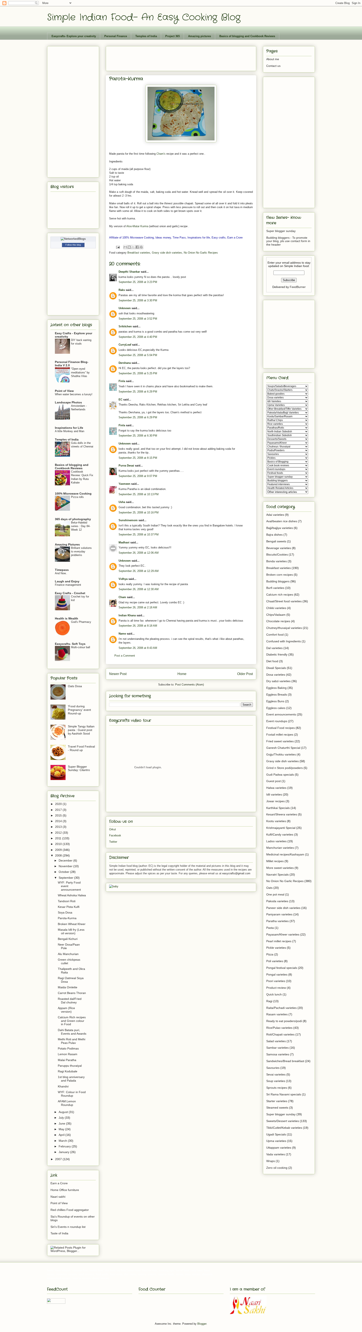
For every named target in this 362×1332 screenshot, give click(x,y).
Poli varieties (274, 961)
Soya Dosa (65, 912)
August (64, 1112)
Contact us (273, 65)
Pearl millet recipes (278, 941)
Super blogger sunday (281, 231)
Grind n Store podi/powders (284, 768)
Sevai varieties (276, 1074)
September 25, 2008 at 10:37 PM (139, 534)
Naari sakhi (57, 1196)
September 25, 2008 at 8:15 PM (138, 457)
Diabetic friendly (276, 654)
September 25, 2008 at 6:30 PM (138, 435)
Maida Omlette (67, 987)
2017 (59, 809)
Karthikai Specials (278, 808)
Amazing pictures (199, 36)
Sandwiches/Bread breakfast (285, 1061)
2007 (59, 1159)
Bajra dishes (274, 534)
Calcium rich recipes (279, 594)
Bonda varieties (276, 561)
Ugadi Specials (276, 1134)
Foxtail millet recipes (279, 734)
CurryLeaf (125, 344)
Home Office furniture (64, 1190)
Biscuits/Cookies (277, 554)
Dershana (125, 362)
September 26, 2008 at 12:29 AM (139, 571)
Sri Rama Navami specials (283, 1094)
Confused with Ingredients (283, 641)
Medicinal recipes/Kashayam (285, 854)
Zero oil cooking (276, 1167)
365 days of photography (73, 519)
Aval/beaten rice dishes (281, 521)
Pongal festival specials (281, 967)
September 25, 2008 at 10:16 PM (139, 512)
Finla (122, 381)
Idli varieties (274, 794)
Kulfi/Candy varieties (279, 834)
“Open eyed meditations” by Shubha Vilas (80, 372)
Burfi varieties (275, 588)
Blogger (201, 1323)
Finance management (68, 584)
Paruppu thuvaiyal (70, 1065)
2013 (59, 826)
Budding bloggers (278, 581)
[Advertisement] (185, 57)
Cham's (160, 153)
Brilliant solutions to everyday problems (81, 551)
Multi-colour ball (80, 647)
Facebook (115, 835)
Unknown (125, 308)
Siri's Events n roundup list (67, 1226)
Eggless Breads (276, 694)
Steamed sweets (277, 1107)
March (63, 1140)
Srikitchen (125, 326)
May (62, 1129)
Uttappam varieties (278, 1147)
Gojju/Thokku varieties (281, 754)
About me (272, 59)
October (64, 871)
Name (122, 633)
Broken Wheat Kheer (71, 924)
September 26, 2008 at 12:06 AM (139, 552)
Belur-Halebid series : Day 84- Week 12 (80, 526)
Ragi (269, 1001)
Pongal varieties (276, 974)
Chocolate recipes (278, 621)
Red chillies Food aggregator (69, 1209)
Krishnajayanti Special (280, 827)
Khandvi (63, 1086)
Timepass (62, 569)
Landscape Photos (68, 402)
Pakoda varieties (277, 901)
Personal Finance (115, 36)
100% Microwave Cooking (73, 493)
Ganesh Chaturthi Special (283, 747)
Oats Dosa (75, 686)
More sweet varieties (280, 867)
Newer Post (118, 674)
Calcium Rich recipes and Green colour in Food (72, 1021)
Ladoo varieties (276, 841)
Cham (122, 597)
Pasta (270, 927)
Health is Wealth (66, 618)
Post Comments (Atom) (189, 684)
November (66, 866)
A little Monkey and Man (69, 431)
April (62, 1134)
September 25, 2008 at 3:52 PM (138, 318)
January (64, 1152)
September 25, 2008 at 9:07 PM (138, 476)
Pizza (269, 954)
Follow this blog (73, 245)
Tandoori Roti (66, 901)
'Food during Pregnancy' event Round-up (79, 710)
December (66, 860)
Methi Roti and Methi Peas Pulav (71, 1041)
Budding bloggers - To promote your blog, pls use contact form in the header (288, 241)
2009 (59, 849)
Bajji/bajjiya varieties (279, 528)
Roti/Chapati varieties (280, 1034)
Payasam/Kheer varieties (282, 934)
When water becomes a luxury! (73, 394)
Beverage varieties (278, 548)
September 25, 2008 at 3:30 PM (138, 300)
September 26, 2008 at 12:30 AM (139, 589)
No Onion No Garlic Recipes (201, 252)
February (65, 1146)
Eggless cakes (275, 708)
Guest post (273, 781)
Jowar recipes (275, 801)
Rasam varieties (277, 1014)
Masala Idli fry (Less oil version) (71, 931)
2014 (59, 821)
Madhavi (124, 542)
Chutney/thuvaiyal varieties (284, 628)
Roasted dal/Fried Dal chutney (69, 1000)
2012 (59, 832)
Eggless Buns (275, 701)
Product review (276, 987)
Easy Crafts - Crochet (70, 593)
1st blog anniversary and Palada (71, 1078)
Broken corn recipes (279, 574)
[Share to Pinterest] (141, 247)
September (66, 877)
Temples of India (146, 36)
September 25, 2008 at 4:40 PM (138, 336)
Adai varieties (275, 514)
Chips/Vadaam (276, 614)
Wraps (270, 1161)
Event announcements (281, 714)
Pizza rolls (77, 497)
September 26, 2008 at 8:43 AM (138, 647)
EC (120, 399)
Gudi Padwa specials (280, 774)
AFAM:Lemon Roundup (67, 1103)
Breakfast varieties (138, 252)
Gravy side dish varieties (167, 252)
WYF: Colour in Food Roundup (72, 1093)
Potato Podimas (68, 1048)
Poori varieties (275, 981)
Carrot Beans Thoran (72, 993)
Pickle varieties (276, 947)
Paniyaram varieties (279, 914)
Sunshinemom (128, 520)
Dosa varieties (275, 674)
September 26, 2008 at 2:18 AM (138, 607)
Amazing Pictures (67, 544)
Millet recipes (275, 861)
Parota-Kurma (67, 918)
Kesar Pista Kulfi (68, 906)
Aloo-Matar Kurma (137, 226)
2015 (59, 815)
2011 (58, 838)
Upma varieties (276, 1141)
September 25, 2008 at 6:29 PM (138, 391)
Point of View (64, 391)
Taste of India (59, 1233)
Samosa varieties (277, 1054)
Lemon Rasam (67, 1054)
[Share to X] (133, 247)
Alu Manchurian (68, 954)
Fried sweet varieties (280, 741)
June (62, 1123)
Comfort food (275, 634)
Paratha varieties (277, 921)
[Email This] (125, 247)
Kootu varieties (276, 821)
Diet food (272, 661)
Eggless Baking (276, 687)
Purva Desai (126, 465)
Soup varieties (275, 1081)
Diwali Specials (276, 668)
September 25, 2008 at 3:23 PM (138, 282)
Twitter (113, 841)
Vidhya (123, 578)
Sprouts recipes (276, 1087)
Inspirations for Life (69, 427)
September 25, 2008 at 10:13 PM (139, 494)
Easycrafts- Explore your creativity (74, 36)
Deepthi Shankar (129, 271)
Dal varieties (274, 648)
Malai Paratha (67, 1060)
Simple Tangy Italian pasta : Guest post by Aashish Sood (81, 730)
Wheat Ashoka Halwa (72, 895)
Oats (269, 887)
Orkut (112, 829)
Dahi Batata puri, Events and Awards (72, 1031)
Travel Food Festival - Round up (81, 748)
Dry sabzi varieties (278, 681)
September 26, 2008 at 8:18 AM (138, 625)
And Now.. (61, 573)
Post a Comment (124, 655)
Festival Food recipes (280, 727)
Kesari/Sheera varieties (281, 814)
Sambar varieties (277, 1047)
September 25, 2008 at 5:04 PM (138, 355)
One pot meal (275, 894)
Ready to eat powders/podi (284, 1021)
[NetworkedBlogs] (73, 238)
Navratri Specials (277, 874)
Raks (122, 290)
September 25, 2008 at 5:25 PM (138, 373)
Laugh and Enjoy (67, 581)
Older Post (245, 674)
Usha (122, 502)
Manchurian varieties (280, 847)
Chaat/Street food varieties (284, 601)
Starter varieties (276, 1101)
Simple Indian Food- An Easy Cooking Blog (143, 17)
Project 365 (172, 36)
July (62, 1117)
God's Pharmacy (81, 621)
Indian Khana (127, 615)
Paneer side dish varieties (283, 908)
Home (181, 674)
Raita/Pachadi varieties (281, 1007)
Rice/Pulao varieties (279, 1027)
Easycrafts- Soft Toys (70, 643)
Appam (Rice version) (66, 1009)
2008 (59, 855)
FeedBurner (298, 287)
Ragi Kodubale (67, 1071)
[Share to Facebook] (137, 247)
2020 (59, 804)
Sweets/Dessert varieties (282, 1121)
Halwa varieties (276, 787)
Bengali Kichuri (68, 939)
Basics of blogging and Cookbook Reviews (247, 36)
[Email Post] (118, 247)
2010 (59, 844)
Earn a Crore (59, 1183)
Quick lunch (274, 994)
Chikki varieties (276, 608)
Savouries (272, 1067)
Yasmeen (124, 483)
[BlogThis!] (129, 247)
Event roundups (276, 721)
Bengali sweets (276, 541)
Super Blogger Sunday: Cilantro (79, 768)
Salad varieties (276, 1041)
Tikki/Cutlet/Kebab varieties (284, 1127)
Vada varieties (275, 1154)
